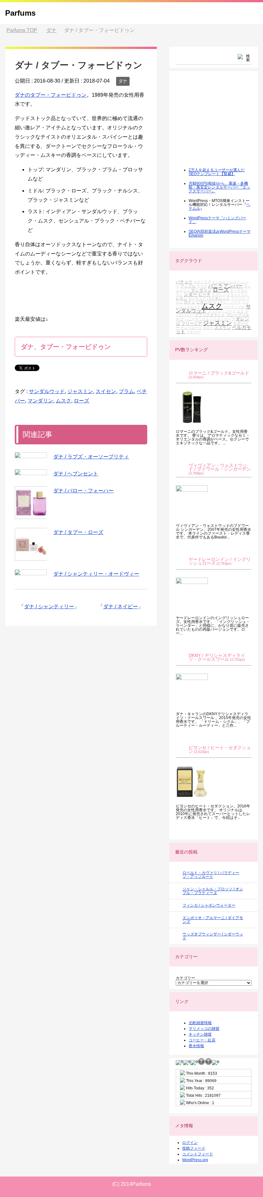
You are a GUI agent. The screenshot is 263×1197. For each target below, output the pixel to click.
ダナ (122, 81)
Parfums (20, 13)
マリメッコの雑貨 (204, 1028)
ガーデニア (197, 298)
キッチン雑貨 (200, 1034)
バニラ (215, 285)
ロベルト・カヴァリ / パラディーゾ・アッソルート (210, 874)
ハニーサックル (196, 319)
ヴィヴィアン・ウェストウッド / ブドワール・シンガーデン (220, 467)
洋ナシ (189, 302)
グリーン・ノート (222, 311)
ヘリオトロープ (222, 319)
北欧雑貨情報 (200, 1023)
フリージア (191, 323)
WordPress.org (195, 1160)
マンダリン (40, 400)
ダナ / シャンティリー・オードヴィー (96, 574)
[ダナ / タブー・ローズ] (31, 544)
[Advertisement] (219, 124)
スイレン (219, 294)
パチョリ (184, 281)
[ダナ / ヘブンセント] (31, 472)
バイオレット (218, 298)
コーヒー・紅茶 (202, 1040)
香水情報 (196, 1046)
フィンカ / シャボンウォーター (208, 905)
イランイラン (237, 294)
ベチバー (193, 332)
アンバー (233, 285)
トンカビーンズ (224, 282)
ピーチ (204, 294)
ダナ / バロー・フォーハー (83, 490)
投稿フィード (193, 1148)
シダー (190, 294)
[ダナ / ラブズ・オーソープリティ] (31, 455)
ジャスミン (80, 391)
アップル (188, 286)
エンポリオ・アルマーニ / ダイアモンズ (212, 920)
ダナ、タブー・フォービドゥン (66, 346)
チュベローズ (191, 328)
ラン (179, 294)
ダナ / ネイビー (120, 606)
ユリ (240, 311)
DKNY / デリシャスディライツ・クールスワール (217, 657)
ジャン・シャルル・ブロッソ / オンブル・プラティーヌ (212, 891)
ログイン (190, 1142)
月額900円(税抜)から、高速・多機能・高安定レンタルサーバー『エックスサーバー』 (219, 187)
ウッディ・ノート (227, 302)
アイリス (238, 298)
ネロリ (208, 328)
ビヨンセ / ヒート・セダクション (220, 749)
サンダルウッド (47, 391)
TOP (21, 30)
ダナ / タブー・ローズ (78, 532)
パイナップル (234, 307)
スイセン (106, 391)
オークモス (239, 290)
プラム (126, 391)
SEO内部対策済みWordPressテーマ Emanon (219, 233)
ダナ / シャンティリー (49, 606)
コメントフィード (197, 1154)
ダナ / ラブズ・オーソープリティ (91, 456)
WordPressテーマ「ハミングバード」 (217, 220)
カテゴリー (185, 978)
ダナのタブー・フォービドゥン (51, 95)
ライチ (202, 286)
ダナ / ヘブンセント (75, 473)
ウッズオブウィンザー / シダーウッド (212, 936)
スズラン (222, 327)
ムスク (63, 400)
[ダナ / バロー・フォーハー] (31, 502)
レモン (181, 298)
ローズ (81, 400)
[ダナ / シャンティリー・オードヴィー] (31, 572)
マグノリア (202, 282)
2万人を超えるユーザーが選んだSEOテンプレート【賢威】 (217, 172)
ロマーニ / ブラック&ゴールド (219, 373)
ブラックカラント (209, 315)
